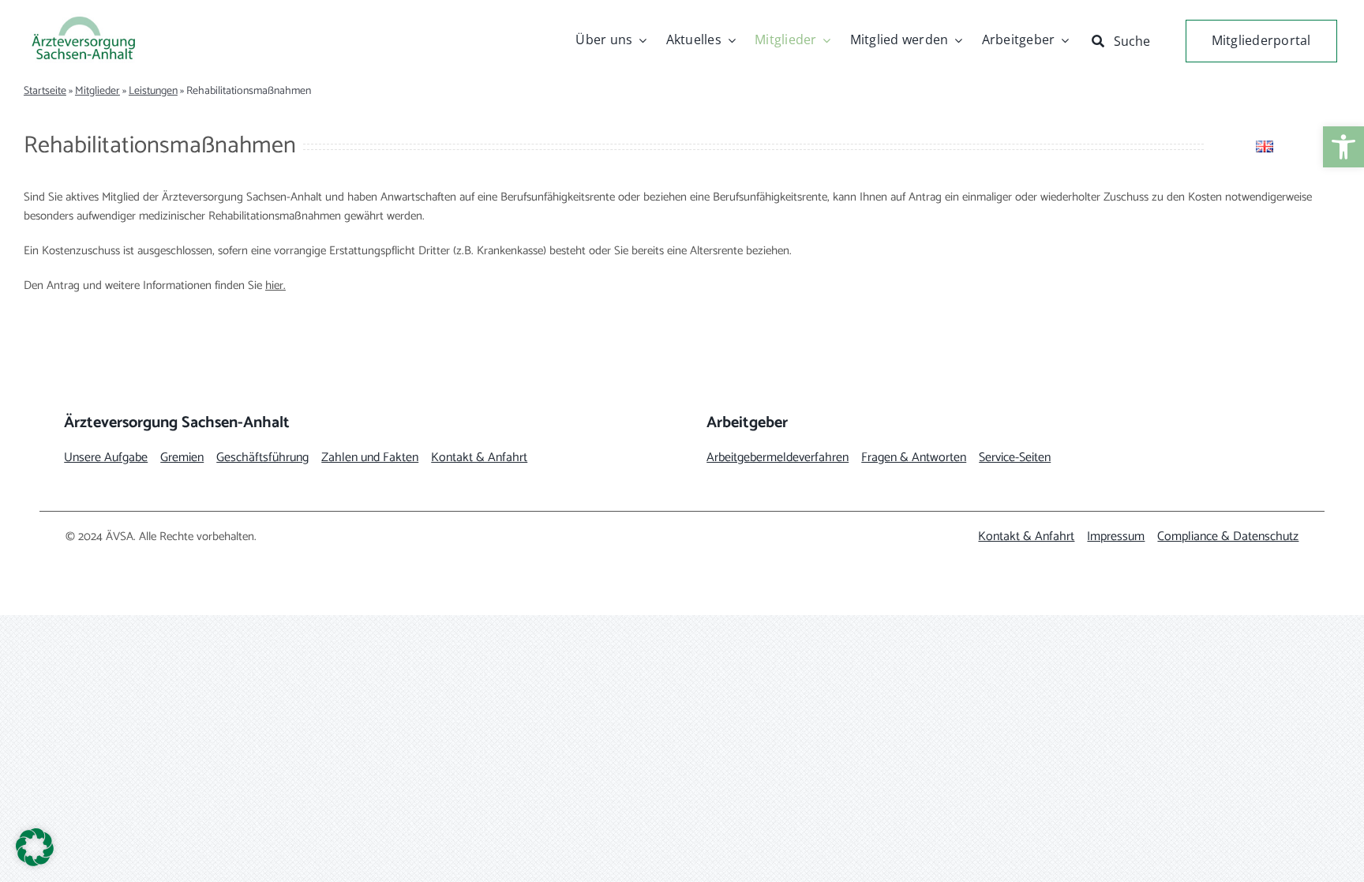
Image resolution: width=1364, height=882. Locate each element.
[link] (1343, 146)
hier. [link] (275, 285)
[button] (34, 847)
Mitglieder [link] (97, 91)
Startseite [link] (45, 91)
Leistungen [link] (153, 91)
